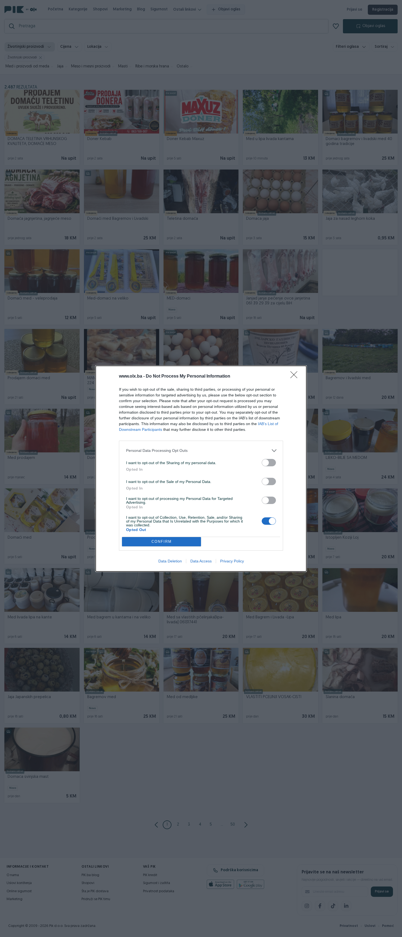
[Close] (295, 376)
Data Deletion (170, 561)
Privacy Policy (232, 561)
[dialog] (201, 468)
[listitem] (201, 450)
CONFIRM (162, 541)
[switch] (269, 462)
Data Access (201, 561)
